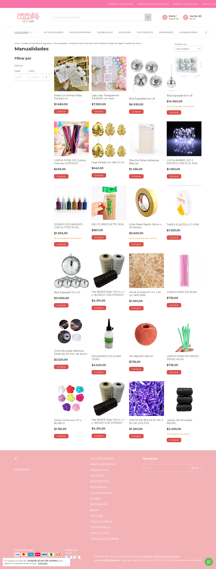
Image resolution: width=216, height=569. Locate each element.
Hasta (31, 71)
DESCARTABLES (100, 527)
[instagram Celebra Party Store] (16, 458)
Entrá (172, 16)
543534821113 (22, 469)
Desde (17, 71)
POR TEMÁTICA (145, 32)
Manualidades (60, 43)
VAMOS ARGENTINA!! (80, 32)
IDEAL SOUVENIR (101, 521)
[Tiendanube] (107, 561)
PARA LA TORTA (100, 533)
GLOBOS (95, 498)
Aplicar (46, 77)
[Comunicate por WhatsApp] (209, 562)
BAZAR (94, 510)
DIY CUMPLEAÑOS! (53, 32)
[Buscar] (148, 17)
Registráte (174, 18)
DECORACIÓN (98, 504)
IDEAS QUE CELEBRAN (104, 538)
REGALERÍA (125, 32)
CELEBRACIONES (188, 32)
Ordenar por (181, 44)
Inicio (17, 43)
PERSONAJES (166, 32)
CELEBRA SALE (105, 32)
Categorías (21, 32)
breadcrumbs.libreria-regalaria (37, 43)
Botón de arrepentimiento (167, 556)
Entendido (43, 563)
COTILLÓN (96, 515)
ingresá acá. (147, 556)
